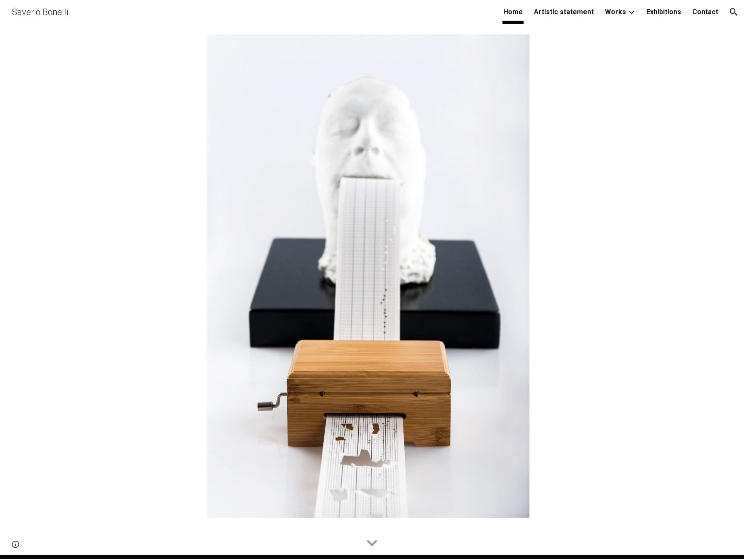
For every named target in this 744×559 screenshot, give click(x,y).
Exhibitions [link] (663, 12)
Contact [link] (705, 12)
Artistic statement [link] (564, 12)
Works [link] (615, 12)
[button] (733, 12)
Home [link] (513, 12)
